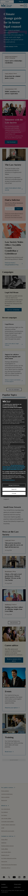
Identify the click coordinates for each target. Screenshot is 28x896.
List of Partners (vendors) (8, 480)
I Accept (14, 493)
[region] (14, 448)
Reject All (14, 489)
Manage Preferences (14, 485)
